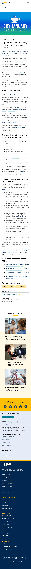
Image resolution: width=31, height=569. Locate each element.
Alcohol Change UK (11, 95)
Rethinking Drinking (7, 251)
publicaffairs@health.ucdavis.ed (10, 423)
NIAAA (9, 186)
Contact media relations (8, 436)
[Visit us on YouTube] (20, 406)
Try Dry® (24, 243)
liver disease (11, 111)
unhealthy (16, 107)
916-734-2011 (5, 430)
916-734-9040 (5, 424)
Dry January (20, 62)
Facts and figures (6, 456)
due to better (15, 158)
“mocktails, (20, 216)
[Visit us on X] (13, 470)
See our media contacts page (10, 294)
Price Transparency (6, 533)
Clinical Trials (5, 524)
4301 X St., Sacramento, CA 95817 (15, 561)
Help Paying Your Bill (7, 530)
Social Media (5, 505)
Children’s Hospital (6, 477)
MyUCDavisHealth (6, 515)
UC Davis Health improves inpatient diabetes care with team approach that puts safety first (15, 338)
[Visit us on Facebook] (5, 406)
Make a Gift (8, 417)
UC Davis (4, 543)
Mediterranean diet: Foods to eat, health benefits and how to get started (16, 269)
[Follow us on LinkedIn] (15, 406)
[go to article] (15, 326)
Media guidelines (6, 439)
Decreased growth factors (13, 162)
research (22, 171)
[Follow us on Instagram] (10, 406)
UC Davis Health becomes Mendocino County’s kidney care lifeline (14, 364)
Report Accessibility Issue (22, 558)
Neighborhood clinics (7, 483)
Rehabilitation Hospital (7, 480)
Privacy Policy (12, 558)
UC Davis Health (23, 73)
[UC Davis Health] (7, 465)
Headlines (5, 7)
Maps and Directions (7, 508)
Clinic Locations (6, 521)
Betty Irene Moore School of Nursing (11, 489)
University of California (7, 549)
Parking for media (6, 445)
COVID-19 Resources (7, 536)
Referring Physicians (7, 527)
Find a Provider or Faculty (8, 518)
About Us (4, 499)
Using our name (6, 442)
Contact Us (4, 502)
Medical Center (6, 474)
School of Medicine (7, 486)
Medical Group (5, 492)
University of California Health (9, 546)
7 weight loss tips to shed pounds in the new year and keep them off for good (17, 265)
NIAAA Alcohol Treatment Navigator (15, 251)
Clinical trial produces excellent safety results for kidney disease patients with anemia (15, 388)
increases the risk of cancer (17, 114)
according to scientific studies (9, 122)
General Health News (8, 286)
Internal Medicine (7, 38)
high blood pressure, (17, 109)
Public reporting (6, 453)
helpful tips (4, 189)
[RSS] (25, 406)
